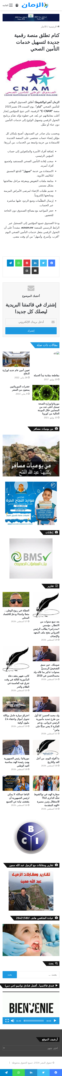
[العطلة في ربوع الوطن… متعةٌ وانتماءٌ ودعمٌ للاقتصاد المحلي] (16, 599)
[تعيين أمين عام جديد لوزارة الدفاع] (16, 359)
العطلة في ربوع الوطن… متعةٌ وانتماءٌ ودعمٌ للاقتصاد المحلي (16, 614)
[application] (31, 1008)
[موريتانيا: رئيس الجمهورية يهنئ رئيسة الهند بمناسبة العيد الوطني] (16, 747)
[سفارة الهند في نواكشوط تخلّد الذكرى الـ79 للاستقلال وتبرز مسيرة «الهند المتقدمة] (46, 783)
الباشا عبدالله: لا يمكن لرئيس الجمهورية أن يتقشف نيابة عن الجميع (17, 798)
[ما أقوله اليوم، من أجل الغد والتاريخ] (46, 747)
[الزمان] (35, 5)
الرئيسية (53, 26)
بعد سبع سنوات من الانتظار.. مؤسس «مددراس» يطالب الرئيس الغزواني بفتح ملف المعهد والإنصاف (46, 629)
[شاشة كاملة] (7, 1020)
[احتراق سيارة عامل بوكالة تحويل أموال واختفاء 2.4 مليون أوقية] (16, 704)
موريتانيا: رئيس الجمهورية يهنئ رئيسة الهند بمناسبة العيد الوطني (16, 762)
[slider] (34, 1021)
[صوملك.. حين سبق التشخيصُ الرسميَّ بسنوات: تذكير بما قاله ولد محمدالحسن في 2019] (46, 653)
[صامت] (12, 1020)
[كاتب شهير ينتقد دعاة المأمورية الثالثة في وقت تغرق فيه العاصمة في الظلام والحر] (16, 659)
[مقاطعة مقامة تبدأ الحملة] (45, 362)
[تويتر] (43, 263)
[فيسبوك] (51, 263)
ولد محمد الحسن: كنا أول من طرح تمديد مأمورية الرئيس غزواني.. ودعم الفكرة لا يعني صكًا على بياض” (46, 722)
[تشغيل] (55, 1020)
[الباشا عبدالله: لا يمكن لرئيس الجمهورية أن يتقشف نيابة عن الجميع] (16, 783)
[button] (31, 1008)
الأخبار (44, 26)
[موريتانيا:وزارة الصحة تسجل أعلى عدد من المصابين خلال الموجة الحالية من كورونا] (45, 393)
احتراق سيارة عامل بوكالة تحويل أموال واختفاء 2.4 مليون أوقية (16, 719)
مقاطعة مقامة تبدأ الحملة (46, 375)
